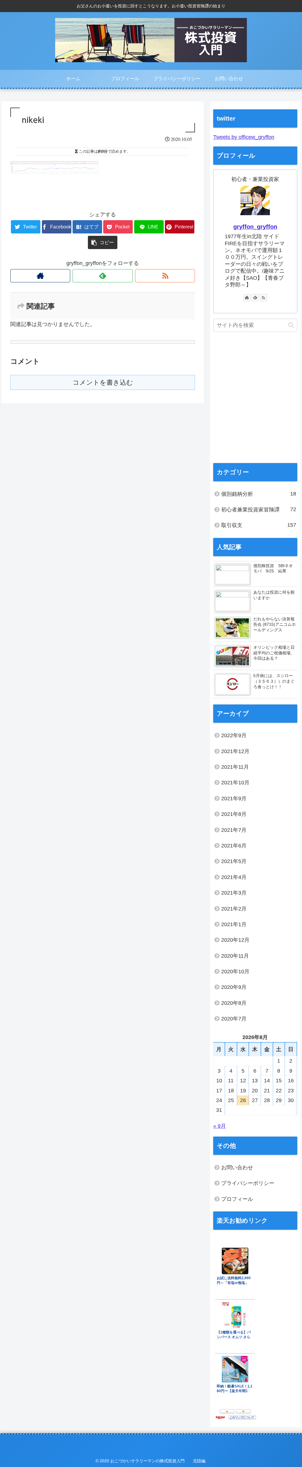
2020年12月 (235, 940)
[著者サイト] (40, 275)
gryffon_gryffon (255, 226)
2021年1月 (234, 924)
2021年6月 (234, 846)
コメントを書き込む (103, 382)
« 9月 (219, 1126)
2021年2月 (234, 909)
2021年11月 (235, 767)
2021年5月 (234, 861)
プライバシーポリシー (247, 1183)
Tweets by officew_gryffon (243, 137)
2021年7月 (234, 830)
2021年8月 (234, 814)
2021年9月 (234, 798)
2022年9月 (234, 735)
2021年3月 (234, 893)
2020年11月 (235, 956)
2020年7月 (234, 1019)
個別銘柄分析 (258, 494)
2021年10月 (235, 783)
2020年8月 (234, 1003)
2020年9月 (234, 987)
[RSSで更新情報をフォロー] (165, 275)
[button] (291, 325)
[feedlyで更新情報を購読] (102, 275)
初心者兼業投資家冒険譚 (258, 509)
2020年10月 (235, 971)
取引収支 (258, 525)
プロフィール (237, 1199)
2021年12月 (235, 751)
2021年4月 (234, 877)
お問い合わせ (237, 1167)
